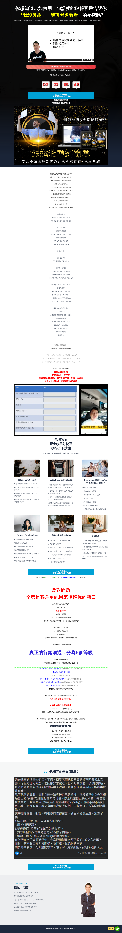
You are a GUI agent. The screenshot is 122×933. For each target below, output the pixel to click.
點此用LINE (49, 70)
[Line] (117, 928)
